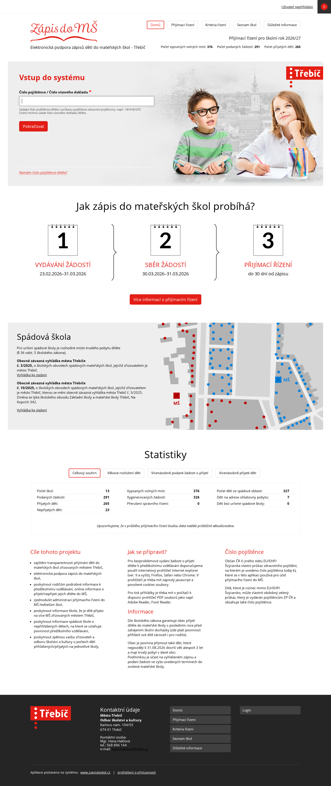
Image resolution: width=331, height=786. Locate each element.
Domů (155, 25)
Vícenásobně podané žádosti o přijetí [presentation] (179, 473)
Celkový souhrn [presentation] (85, 473)
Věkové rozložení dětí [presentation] (124, 473)
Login (247, 710)
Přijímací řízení (182, 25)
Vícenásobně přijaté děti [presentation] (237, 473)
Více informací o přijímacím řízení (165, 299)
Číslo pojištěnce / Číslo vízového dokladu (55, 91)
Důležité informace (282, 25)
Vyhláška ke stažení (32, 375)
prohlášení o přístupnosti (137, 772)
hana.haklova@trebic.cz (130, 749)
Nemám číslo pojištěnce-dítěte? (43, 173)
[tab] (84, 473)
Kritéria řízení (215, 25)
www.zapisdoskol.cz (95, 772)
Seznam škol (246, 25)
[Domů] (63, 22)
